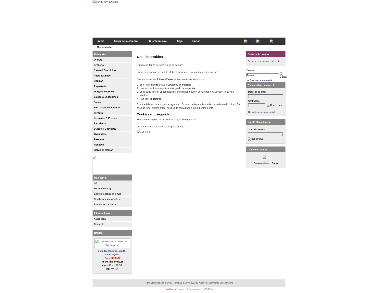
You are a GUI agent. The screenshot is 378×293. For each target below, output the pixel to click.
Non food (99, 144)
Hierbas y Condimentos (107, 107)
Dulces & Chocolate (105, 128)
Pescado (99, 139)
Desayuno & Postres (105, 118)
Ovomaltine (100, 134)
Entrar (196, 41)
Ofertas (98, 59)
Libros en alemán (103, 150)
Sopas (97, 102)
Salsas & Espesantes (106, 97)
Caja (180, 41)
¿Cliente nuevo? (157, 41)
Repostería (100, 86)
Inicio (100, 41)
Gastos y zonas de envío (107, 194)
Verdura (98, 112)
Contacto (99, 224)
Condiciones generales (107, 199)
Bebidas (98, 81)
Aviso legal (100, 218)
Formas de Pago (103, 188)
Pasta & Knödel (102, 75)
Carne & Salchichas (105, 70)
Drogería (99, 65)
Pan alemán (100, 123)
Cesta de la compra (126, 41)
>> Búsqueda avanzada (259, 80)
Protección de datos (105, 204)
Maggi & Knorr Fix (104, 91)
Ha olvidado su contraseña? (261, 112)
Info (96, 183)
